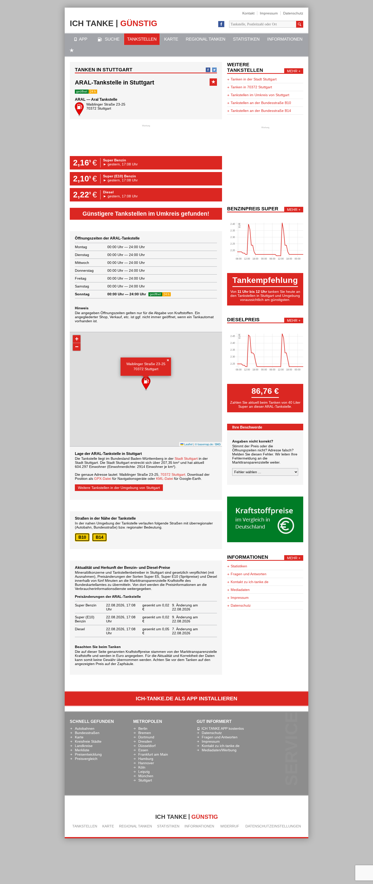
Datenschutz (293, 13)
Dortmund (146, 737)
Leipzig (144, 772)
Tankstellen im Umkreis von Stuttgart (260, 95)
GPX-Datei (102, 479)
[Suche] (299, 24)
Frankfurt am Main (153, 754)
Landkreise (84, 746)
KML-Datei (164, 479)
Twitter (214, 69)
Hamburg (145, 759)
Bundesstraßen (87, 733)
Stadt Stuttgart (186, 458)
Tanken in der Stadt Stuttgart (254, 79)
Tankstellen (142, 39)
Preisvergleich (86, 759)
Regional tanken (205, 39)
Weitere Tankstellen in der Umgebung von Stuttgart (119, 488)
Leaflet (188, 444)
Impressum (269, 13)
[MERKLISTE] (71, 50)
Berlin (142, 728)
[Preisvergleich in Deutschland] (265, 541)
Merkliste (82, 750)
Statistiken (246, 39)
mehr (292, 71)
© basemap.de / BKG (208, 444)
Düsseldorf (147, 746)
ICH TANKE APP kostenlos (222, 728)
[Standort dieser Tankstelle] (79, 110)
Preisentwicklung (88, 754)
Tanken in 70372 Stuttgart (251, 87)
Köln (141, 767)
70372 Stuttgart (172, 474)
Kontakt (248, 13)
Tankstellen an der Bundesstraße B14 (261, 111)
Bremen (144, 733)
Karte (171, 39)
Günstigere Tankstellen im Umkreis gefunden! (145, 213)
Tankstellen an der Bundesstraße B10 (261, 103)
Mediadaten (240, 590)
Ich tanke (113, 23)
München (145, 776)
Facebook (221, 24)
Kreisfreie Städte (88, 741)
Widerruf (229, 826)
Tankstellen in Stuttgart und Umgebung (269, 296)
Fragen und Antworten (248, 574)
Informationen (284, 39)
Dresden (145, 741)
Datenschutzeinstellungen (273, 826)
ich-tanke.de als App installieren (186, 698)
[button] (146, 384)
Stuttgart (145, 780)
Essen (143, 750)
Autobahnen (84, 728)
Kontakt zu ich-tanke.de (249, 582)
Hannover (146, 763)
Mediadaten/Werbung (219, 750)
